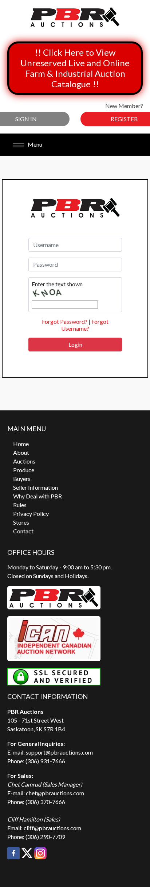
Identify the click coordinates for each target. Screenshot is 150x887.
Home (21, 443)
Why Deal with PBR (37, 496)
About (21, 452)
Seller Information (35, 487)
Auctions (24, 461)
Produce (23, 469)
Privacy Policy (31, 513)
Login (75, 344)
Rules (20, 504)
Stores (21, 522)
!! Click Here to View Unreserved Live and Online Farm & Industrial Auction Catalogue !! (75, 68)
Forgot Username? (84, 325)
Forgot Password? (64, 321)
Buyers (22, 478)
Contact (23, 531)
